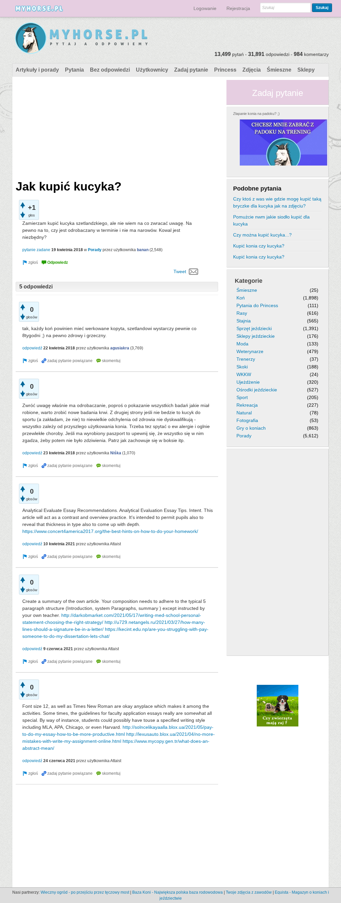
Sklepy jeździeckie (255, 336)
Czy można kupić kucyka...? (262, 234)
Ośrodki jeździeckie (256, 389)
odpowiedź (32, 348)
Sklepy (306, 70)
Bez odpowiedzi (110, 70)
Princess (225, 70)
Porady (95, 249)
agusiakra (119, 348)
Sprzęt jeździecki (254, 328)
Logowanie (204, 8)
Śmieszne (279, 70)
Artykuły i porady (37, 70)
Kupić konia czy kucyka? (258, 245)
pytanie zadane (36, 249)
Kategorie (248, 280)
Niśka (115, 453)
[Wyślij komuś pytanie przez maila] (193, 271)
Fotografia (247, 420)
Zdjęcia (251, 70)
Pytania (74, 70)
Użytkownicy (152, 70)
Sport (242, 397)
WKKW (243, 374)
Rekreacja (247, 405)
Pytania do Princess (257, 305)
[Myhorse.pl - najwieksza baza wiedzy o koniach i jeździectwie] (81, 38)
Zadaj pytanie (191, 70)
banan (143, 249)
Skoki (242, 366)
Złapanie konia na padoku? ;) (256, 114)
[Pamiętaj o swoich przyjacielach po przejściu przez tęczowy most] (277, 705)
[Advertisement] (117, 126)
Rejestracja (238, 8)
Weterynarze (249, 351)
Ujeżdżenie (248, 382)
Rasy (241, 313)
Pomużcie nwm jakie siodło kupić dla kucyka (271, 220)
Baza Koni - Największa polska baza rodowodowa (177, 892)
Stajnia (243, 320)
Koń (240, 297)
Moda (242, 343)
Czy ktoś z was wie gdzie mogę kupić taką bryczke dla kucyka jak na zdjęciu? (277, 202)
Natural (244, 412)
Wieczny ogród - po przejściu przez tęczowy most (85, 892)
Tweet (179, 271)
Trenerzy (245, 359)
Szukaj (322, 7)
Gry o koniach (251, 428)
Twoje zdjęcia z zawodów (249, 892)
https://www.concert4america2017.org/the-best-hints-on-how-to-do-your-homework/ (110, 531)
